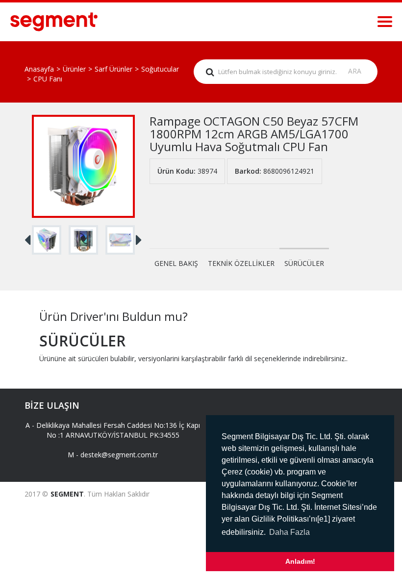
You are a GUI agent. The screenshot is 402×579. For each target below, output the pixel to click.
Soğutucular (160, 69)
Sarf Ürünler (113, 69)
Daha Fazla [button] (289, 532)
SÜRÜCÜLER (304, 263)
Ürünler (74, 69)
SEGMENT (67, 494)
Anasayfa (39, 69)
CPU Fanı (47, 78)
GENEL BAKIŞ (176, 263)
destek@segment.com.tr (119, 454)
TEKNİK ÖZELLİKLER (241, 263)
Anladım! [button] (300, 561)
